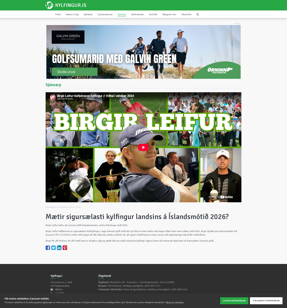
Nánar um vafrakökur (175, 302)
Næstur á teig (72, 14)
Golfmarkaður (137, 14)
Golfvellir (153, 14)
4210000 (169, 282)
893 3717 (156, 285)
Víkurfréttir (186, 14)
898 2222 (183, 289)
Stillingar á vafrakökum (266, 301)
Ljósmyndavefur (105, 14)
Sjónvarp (122, 14)
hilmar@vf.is (164, 289)
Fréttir (58, 14)
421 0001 (60, 293)
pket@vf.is (138, 285)
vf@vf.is (59, 289)
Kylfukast (88, 14)
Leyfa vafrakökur (234, 301)
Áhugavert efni (169, 14)
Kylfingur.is (70, 5)
